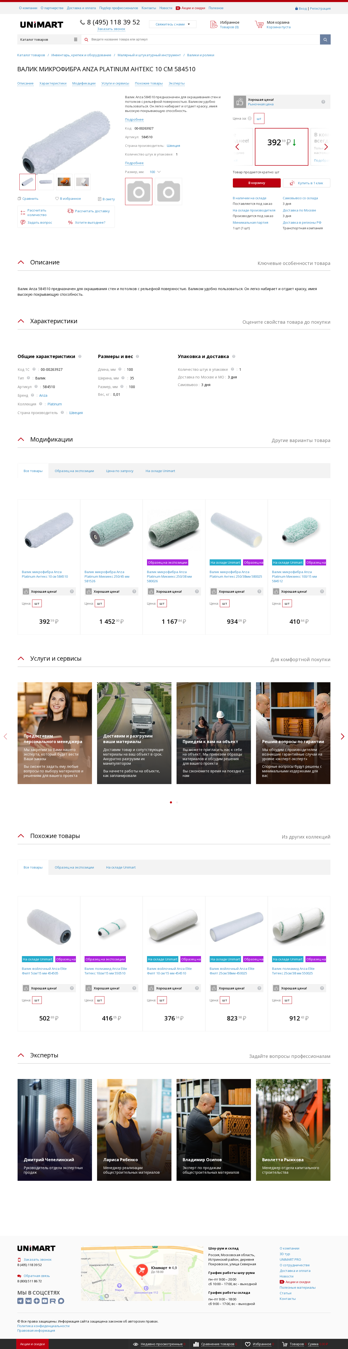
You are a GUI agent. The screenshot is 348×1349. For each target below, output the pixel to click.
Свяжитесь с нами (170, 24)
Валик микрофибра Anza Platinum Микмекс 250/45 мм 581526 (107, 576)
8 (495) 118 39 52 (113, 21)
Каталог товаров (34, 39)
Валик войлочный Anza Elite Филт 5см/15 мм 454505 (44, 970)
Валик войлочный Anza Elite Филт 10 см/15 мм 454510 (169, 970)
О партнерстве (52, 8)
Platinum (54, 404)
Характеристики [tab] (53, 321)
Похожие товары (149, 83)
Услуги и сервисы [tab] (56, 658)
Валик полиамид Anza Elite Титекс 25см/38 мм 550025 (293, 970)
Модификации (84, 83)
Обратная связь (37, 1275)
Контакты (149, 8)
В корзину (256, 182)
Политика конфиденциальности (43, 1326)
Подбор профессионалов (118, 8)
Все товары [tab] (33, 470)
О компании (28, 8)
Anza (43, 395)
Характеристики (52, 83)
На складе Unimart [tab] (160, 470)
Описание (25, 83)
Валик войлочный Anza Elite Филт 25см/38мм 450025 (232, 970)
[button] (27, 198)
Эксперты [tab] (44, 1055)
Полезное (216, 8)
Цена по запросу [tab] (119, 470)
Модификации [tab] (51, 439)
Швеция (173, 145)
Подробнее (134, 119)
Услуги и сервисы (115, 83)
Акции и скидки (193, 8)
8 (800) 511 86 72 (29, 1281)
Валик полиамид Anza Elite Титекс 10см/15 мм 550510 (106, 970)
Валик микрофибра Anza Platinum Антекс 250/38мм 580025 (236, 574)
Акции (32, 1344)
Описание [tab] (45, 262)
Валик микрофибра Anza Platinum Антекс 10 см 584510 (45, 574)
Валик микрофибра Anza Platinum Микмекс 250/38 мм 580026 (169, 576)
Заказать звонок (38, 1259)
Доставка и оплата (81, 8)
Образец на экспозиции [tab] (74, 470)
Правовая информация (36, 1330)
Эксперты (177, 83)
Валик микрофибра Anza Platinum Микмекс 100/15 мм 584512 (294, 576)
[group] (66, 143)
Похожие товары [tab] (55, 835)
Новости (165, 8)
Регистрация (320, 8)
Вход (303, 8)
